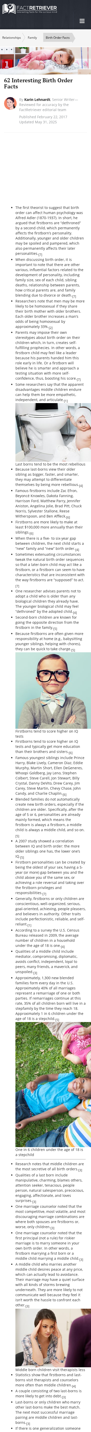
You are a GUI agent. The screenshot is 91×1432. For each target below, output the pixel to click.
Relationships (11, 37)
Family (32, 37)
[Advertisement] (53, 172)
